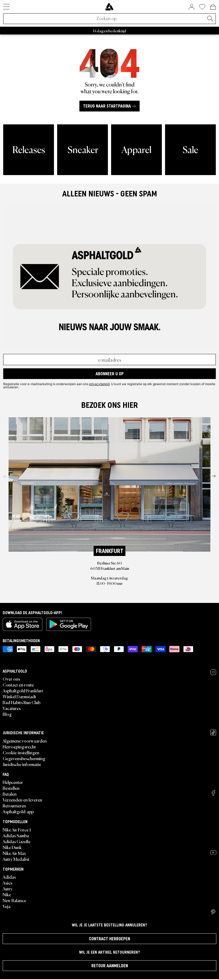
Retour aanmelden (109, 965)
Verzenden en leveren (22, 800)
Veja (6, 906)
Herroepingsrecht (19, 746)
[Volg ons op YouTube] (213, 852)
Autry (8, 888)
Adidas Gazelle (16, 841)
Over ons (11, 679)
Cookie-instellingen (21, 752)
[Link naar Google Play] (68, 624)
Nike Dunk (12, 847)
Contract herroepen (109, 938)
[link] (109, 6)
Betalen (10, 794)
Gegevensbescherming (24, 758)
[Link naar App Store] (22, 624)
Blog (7, 714)
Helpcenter (13, 782)
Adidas (9, 877)
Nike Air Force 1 (17, 829)
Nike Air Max (14, 853)
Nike (7, 894)
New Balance (14, 900)
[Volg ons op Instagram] (213, 672)
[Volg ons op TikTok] (213, 732)
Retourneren (14, 805)
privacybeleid (99, 384)
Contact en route (18, 685)
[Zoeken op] (210, 19)
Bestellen (11, 788)
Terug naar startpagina (107, 106)
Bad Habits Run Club (21, 702)
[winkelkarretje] (213, 6)
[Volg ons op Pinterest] (213, 912)
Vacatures (12, 708)
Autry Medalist (16, 859)
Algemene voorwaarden (25, 741)
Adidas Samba (16, 835)
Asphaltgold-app (18, 811)
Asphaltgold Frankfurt (23, 690)
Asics (7, 883)
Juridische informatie (22, 764)
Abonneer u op (110, 373)
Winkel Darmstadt (19, 696)
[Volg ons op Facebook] (213, 793)
